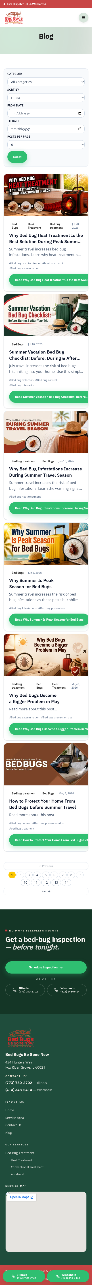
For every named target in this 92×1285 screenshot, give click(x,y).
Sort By (13, 89)
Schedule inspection (43, 967)
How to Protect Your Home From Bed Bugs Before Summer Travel (42, 804)
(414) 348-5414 (18, 1090)
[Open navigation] (83, 17)
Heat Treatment (21, 1160)
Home (9, 1110)
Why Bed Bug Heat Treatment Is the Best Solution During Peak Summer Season (46, 241)
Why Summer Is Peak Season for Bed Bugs (31, 583)
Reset (17, 157)
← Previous (46, 866)
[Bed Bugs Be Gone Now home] (14, 17)
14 (66, 882)
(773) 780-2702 (18, 1082)
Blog (8, 1132)
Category (14, 74)
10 (25, 882)
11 (36, 882)
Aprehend (17, 1174)
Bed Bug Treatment (19, 1153)
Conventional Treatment (27, 1167)
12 (46, 882)
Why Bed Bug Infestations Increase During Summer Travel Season (45, 472)
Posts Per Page (18, 136)
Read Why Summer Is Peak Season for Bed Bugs (49, 620)
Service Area (14, 1118)
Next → (46, 891)
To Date (13, 121)
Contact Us (13, 1125)
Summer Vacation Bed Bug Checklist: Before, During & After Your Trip (43, 358)
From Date (15, 105)
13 (56, 882)
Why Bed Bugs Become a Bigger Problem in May (34, 698)
